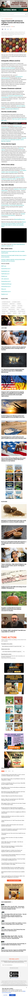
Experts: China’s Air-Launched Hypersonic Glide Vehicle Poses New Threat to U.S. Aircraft (12, 800)
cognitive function (11, 32)
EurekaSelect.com (5, 271)
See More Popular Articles (14, 880)
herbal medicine (20, 33)
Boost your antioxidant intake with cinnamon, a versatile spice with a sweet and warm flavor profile (13, 543)
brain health (12, 303)
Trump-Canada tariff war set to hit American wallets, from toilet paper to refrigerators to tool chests (13, 876)
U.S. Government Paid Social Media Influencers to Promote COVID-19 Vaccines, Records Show (13, 855)
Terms (6, 981)
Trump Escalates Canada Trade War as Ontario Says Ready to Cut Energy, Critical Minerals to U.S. (13, 859)
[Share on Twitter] (8, 29)
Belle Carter (8, 390)
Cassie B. (7, 345)
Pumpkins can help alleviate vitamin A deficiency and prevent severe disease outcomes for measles (11, 609)
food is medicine (5, 307)
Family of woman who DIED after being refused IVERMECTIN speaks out (13, 587)
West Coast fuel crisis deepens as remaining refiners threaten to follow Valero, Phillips (12, 847)
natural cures (7, 34)
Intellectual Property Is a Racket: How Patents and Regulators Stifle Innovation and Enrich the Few (11, 851)
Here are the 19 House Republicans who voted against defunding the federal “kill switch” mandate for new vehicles (13, 459)
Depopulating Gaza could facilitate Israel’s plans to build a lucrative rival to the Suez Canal (13, 437)
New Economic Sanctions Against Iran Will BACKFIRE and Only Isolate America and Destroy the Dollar (13, 950)
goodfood (7, 33)
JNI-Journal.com (5, 278)
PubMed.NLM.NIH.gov (6, 284)
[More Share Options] (11, 29)
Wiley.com (3, 289)
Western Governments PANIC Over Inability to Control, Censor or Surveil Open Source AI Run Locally (13, 923)
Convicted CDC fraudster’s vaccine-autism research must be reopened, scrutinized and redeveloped (13, 829)
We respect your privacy (14, 967)
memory (2, 34)
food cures (20, 32)
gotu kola (14, 33)
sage (9, 35)
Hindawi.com (4, 276)
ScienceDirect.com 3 (6, 286)
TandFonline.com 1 (5, 273)
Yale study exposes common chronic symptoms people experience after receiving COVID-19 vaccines (13, 348)
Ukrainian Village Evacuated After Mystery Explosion (12, 795)
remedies (3, 35)
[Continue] (25, 965)
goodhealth (11, 33)
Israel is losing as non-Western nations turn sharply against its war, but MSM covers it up (12, 416)
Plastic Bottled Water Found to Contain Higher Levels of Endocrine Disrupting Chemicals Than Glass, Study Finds (12, 868)
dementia (16, 32)
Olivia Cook (8, 26)
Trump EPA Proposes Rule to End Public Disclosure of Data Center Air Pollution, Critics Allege (13, 864)
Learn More (5, 995)
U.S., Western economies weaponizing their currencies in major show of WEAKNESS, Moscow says (12, 371)
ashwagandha (5, 303)
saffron (6, 35)
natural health (12, 34)
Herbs (24, 33)
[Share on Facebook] (5, 29)
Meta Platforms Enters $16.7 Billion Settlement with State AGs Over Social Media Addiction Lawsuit (13, 792)
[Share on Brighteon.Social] (2, 29)
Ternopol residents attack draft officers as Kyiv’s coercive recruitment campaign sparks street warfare (13, 775)
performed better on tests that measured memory (12, 205)
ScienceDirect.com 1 (6, 268)
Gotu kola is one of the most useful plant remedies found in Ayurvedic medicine (13, 140)
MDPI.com (3, 266)
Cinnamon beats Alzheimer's (12, 109)
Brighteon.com (4, 294)
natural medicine (18, 34)
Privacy (3, 981)
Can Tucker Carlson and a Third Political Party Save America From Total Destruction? (13, 930)
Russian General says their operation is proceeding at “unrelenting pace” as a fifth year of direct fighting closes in (13, 808)
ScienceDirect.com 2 (6, 281)
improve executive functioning (8, 68)
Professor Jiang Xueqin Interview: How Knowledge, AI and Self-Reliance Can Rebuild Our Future (13, 944)
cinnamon (5, 32)
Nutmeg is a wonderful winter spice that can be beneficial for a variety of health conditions (13, 521)
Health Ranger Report (6, 902)
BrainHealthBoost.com (20, 219)
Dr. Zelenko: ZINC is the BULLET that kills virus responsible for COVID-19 (13, 631)
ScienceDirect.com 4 (6, 291)
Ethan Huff (8, 456)
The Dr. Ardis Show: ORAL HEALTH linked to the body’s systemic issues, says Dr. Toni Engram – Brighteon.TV (13, 566)
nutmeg (22, 34)
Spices (11, 35)
